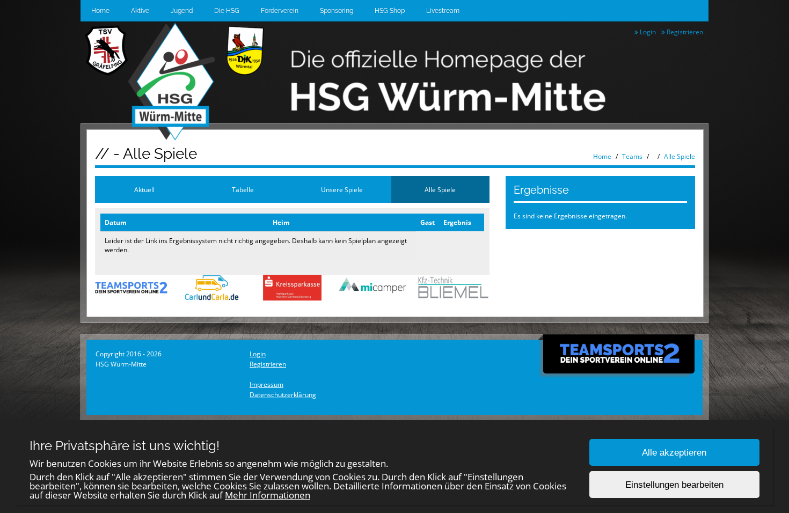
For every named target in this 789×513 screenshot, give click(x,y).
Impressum (266, 384)
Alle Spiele (679, 156)
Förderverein (279, 10)
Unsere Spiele (342, 189)
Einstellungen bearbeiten (674, 485)
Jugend (182, 10)
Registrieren (684, 31)
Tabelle (243, 189)
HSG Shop (390, 10)
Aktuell (144, 189)
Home (100, 10)
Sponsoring (336, 10)
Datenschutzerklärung (283, 394)
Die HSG (226, 10)
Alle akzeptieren (674, 453)
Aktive (140, 10)
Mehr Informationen (267, 495)
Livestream (442, 10)
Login (647, 31)
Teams (632, 156)
